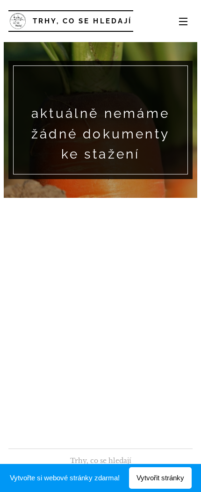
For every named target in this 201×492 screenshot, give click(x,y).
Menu (183, 21)
